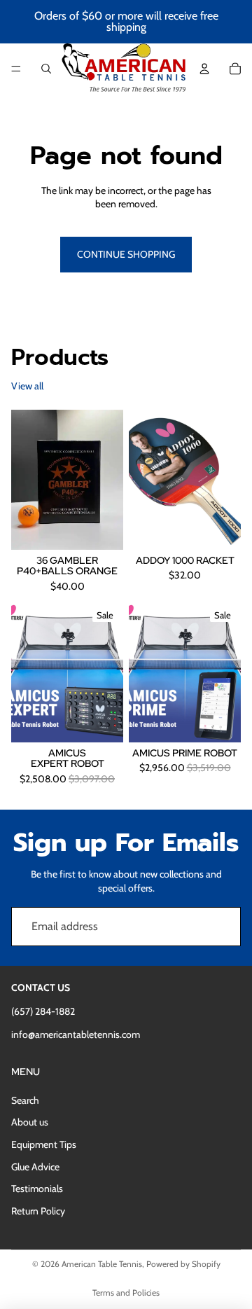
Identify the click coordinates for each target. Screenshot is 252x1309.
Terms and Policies (126, 1292)
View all (27, 386)
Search (25, 1100)
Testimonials (37, 1188)
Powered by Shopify (183, 1264)
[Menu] (16, 69)
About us (29, 1122)
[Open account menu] (204, 68)
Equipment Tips (43, 1144)
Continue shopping (126, 254)
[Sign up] (221, 926)
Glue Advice (35, 1167)
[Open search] (46, 68)
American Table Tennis (102, 1264)
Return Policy (38, 1211)
